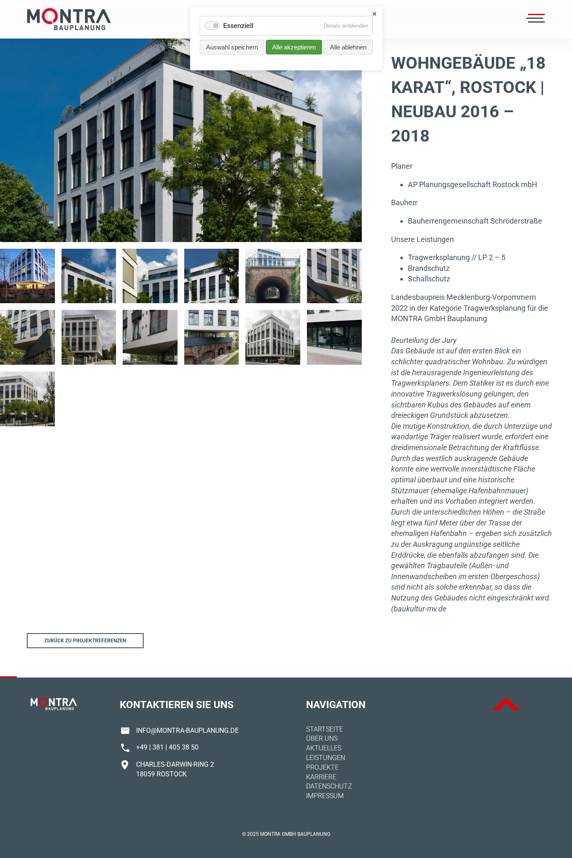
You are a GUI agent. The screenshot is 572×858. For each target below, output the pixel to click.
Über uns (322, 738)
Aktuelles (323, 748)
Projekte (322, 767)
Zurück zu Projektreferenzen (85, 641)
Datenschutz (329, 786)
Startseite (324, 729)
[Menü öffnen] (534, 19)
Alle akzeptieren (294, 47)
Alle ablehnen (348, 47)
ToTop (506, 704)
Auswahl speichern (232, 47)
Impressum (325, 796)
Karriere (321, 777)
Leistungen (325, 758)
